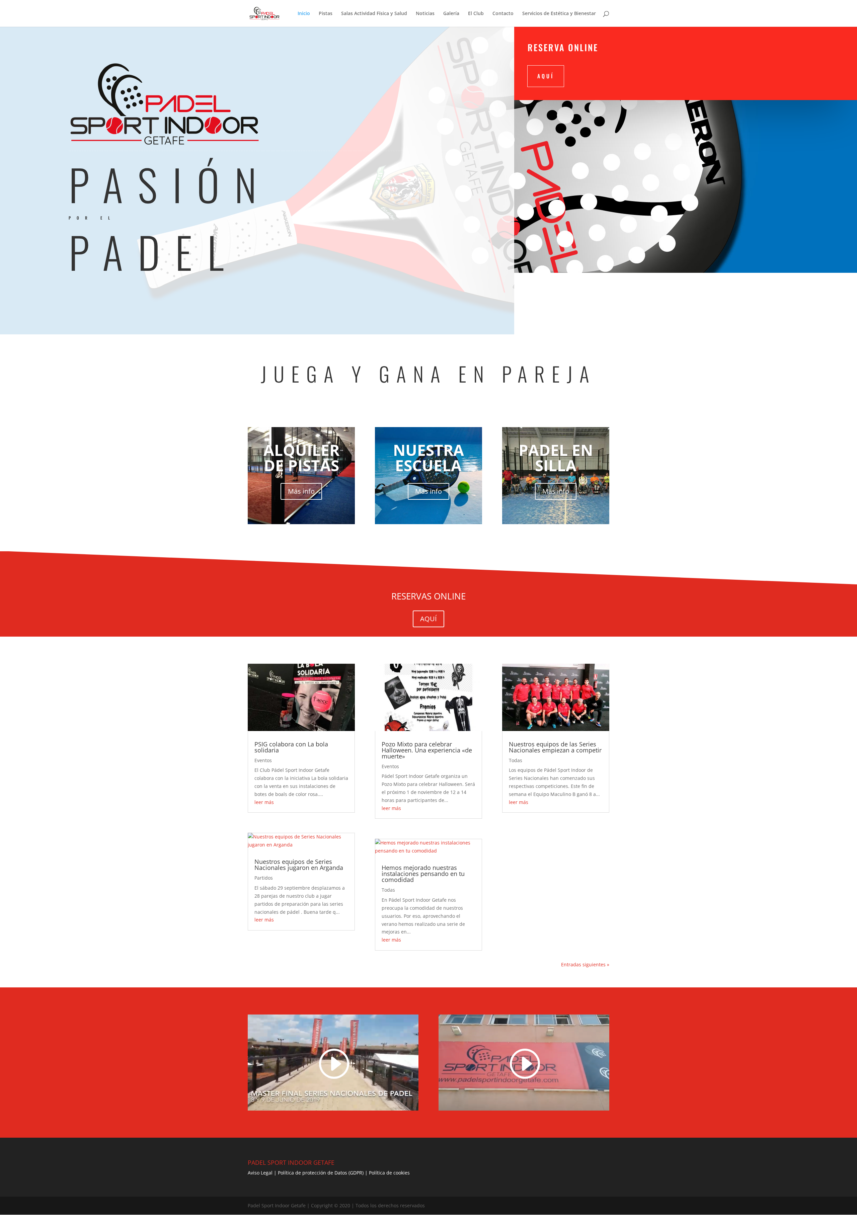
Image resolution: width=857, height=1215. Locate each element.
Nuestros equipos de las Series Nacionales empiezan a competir (555, 747)
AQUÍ (545, 76)
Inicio (304, 13)
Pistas (325, 13)
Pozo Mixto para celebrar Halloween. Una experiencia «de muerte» (427, 750)
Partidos (263, 878)
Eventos (263, 760)
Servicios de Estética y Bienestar (559, 13)
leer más (264, 802)
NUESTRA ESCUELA (428, 457)
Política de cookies (389, 1172)
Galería (451, 13)
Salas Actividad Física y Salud (374, 13)
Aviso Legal (260, 1172)
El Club (476, 13)
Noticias (425, 13)
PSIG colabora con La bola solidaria (291, 747)
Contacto (503, 13)
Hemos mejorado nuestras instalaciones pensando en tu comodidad (423, 874)
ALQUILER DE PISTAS (301, 457)
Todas (388, 890)
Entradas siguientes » (585, 964)
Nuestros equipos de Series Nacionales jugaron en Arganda (298, 865)
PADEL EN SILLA (556, 457)
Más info (301, 491)
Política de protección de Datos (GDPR (320, 1172)
